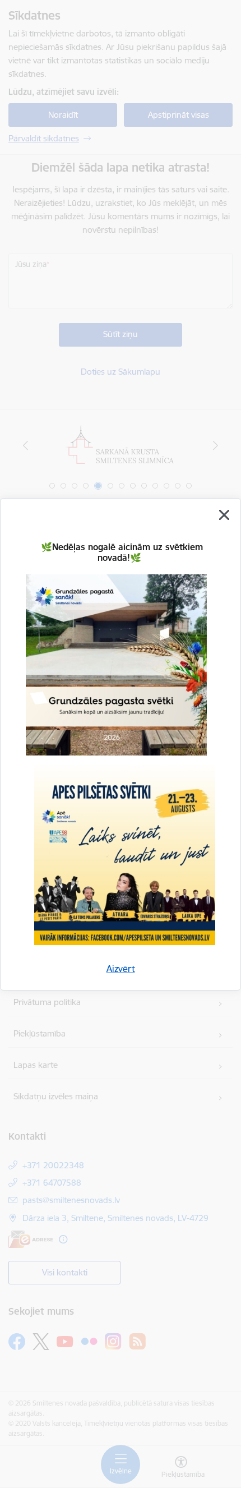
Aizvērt (120, 968)
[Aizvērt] (224, 515)
